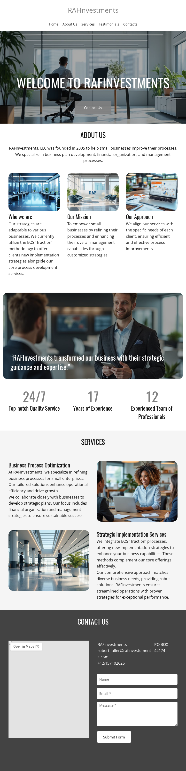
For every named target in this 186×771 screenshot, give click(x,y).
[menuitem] (53, 24)
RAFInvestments (93, 10)
